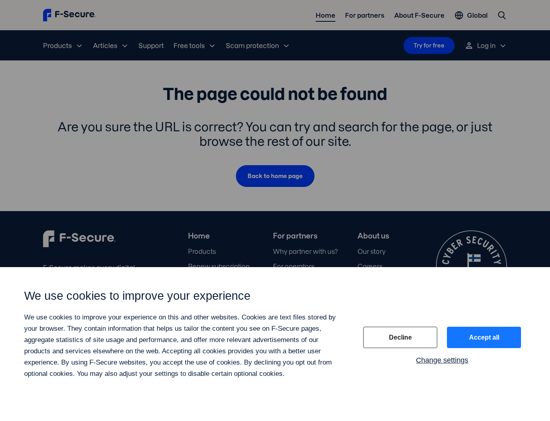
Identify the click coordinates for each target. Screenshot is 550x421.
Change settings (442, 360)
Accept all (484, 337)
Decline (400, 337)
